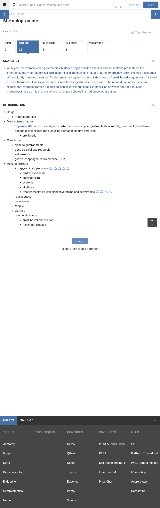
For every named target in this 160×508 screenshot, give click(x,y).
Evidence (72, 481)
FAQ (133, 444)
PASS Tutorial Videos (144, 463)
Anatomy (9, 444)
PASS (102, 453)
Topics (71, 472)
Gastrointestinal (13, 491)
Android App (139, 481)
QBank (71, 453)
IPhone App (138, 472)
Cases (71, 463)
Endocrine (9, 481)
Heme (7, 500)
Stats (6, 463)
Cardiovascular (12, 472)
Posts (71, 491)
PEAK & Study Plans (112, 444)
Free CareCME (108, 472)
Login (151, 4)
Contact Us (138, 491)
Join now (134, 4)
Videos (71, 500)
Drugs (7, 453)
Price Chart (106, 481)
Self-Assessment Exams (113, 463)
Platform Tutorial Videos (145, 453)
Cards (71, 444)
